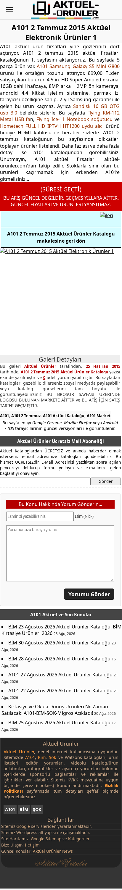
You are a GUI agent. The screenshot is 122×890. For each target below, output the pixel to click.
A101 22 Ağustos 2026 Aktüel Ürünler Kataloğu (60, 690)
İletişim (32, 845)
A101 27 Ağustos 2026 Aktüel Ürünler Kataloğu (60, 674)
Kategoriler (79, 838)
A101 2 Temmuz (26, 415)
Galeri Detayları (60, 359)
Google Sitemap (46, 838)
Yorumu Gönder (89, 594)
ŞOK (37, 809)
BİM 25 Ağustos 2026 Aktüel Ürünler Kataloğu (59, 722)
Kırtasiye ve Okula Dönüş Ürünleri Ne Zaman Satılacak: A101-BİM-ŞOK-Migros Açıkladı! (54, 709)
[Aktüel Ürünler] (65, 10)
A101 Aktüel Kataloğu (63, 415)
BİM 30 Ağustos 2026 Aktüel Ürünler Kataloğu (59, 642)
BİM (24, 809)
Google (23, 826)
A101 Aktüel (43, 614)
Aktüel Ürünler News (53, 851)
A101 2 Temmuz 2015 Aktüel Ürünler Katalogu (65, 372)
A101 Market (99, 415)
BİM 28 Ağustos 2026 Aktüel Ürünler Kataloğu (59, 658)
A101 (4, 415)
